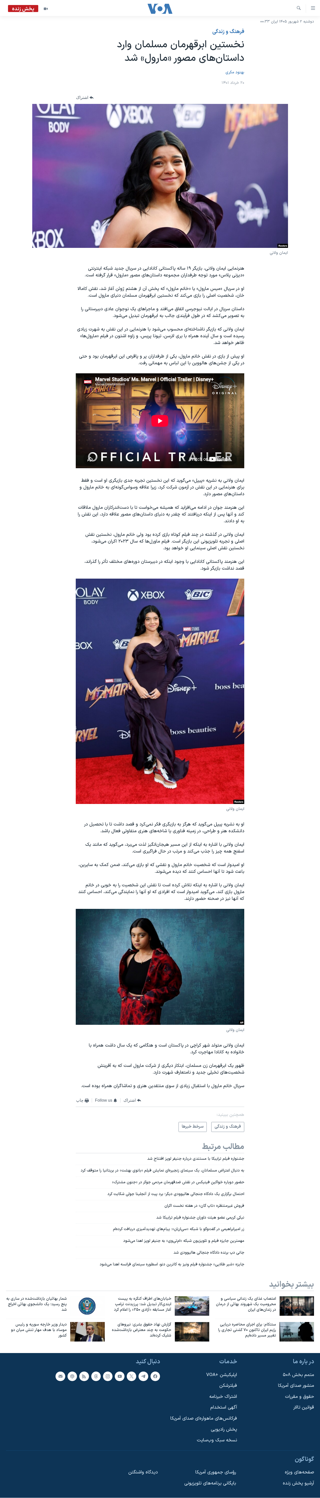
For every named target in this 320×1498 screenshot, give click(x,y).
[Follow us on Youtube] (119, 1376)
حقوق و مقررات (299, 1396)
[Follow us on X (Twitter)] (131, 1376)
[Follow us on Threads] (96, 1376)
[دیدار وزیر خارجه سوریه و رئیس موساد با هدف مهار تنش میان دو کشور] (87, 1332)
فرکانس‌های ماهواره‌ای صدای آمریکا (203, 1418)
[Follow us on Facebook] (155, 1376)
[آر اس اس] (84, 1376)
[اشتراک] (60, 1376)
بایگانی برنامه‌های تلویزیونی (210, 1483)
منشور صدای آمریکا (296, 1385)
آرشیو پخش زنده (298, 1483)
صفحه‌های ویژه (299, 1472)
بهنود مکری (235, 72)
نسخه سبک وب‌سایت (217, 1440)
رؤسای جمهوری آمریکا (215, 1472)
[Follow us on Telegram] (143, 1376)
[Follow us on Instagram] (107, 1376)
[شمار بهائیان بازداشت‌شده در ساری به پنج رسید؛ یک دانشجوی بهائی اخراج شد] (87, 1306)
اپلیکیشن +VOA (221, 1374)
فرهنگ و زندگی (228, 32)
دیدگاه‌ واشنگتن (143, 1472)
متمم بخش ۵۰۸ (298, 1374)
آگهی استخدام (223, 1407)
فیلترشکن (228, 1385)
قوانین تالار (303, 1407)
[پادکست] (72, 1376)
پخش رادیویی (224, 1429)
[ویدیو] (45, 9)
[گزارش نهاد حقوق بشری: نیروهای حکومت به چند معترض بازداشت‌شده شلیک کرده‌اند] (192, 1332)
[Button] (85, 97)
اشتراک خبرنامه (223, 1396)
